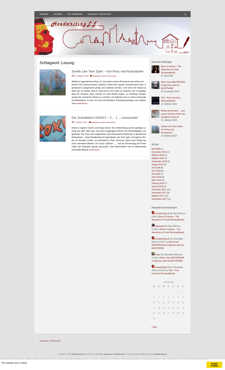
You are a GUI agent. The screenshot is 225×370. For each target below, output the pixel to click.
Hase (157, 254)
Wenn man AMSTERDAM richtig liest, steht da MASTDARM (168, 245)
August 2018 (157, 164)
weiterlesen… (83, 103)
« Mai (154, 327)
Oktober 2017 (158, 196)
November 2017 (159, 193)
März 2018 (156, 180)
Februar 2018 (158, 183)
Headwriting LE (162, 213)
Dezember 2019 (159, 152)
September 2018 (159, 161)
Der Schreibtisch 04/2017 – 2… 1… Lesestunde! (105, 117)
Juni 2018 (156, 171)
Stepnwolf (159, 226)
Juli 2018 (156, 168)
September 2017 (159, 199)
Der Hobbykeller (75, 14)
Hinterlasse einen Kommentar (104, 76)
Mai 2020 (156, 149)
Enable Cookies (214, 365)
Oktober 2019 (158, 155)
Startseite (44, 14)
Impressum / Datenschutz (99, 14)
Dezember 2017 (159, 189)
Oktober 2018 (158, 158)
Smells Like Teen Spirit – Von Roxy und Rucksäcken (107, 71)
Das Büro (58, 14)
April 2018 (156, 177)
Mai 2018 (156, 174)
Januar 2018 (157, 186)
